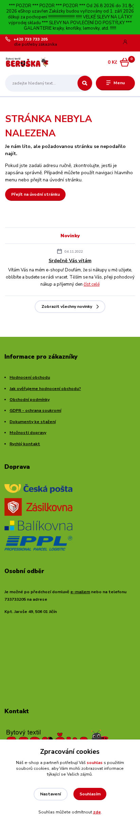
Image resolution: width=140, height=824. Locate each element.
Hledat (84, 83)
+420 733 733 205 (31, 40)
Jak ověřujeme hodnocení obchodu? (45, 388)
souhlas (95, 762)
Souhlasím (90, 794)
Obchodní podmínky (30, 399)
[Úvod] (28, 62)
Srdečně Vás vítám (70, 260)
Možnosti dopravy (28, 432)
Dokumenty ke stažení (33, 421)
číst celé (92, 284)
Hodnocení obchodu (30, 377)
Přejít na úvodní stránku (35, 194)
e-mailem (80, 592)
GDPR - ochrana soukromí (35, 410)
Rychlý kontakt (25, 444)
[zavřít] (131, 7)
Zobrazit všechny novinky (66, 306)
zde (97, 812)
